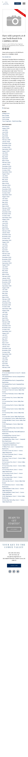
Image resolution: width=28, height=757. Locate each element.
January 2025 (6, 164)
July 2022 (5, 221)
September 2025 (7, 149)
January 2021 (5, 255)
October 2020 (6, 261)
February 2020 (6, 276)
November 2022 (6, 213)
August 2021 (5, 242)
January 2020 (6, 278)
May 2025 (5, 157)
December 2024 (6, 166)
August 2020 (5, 265)
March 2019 (5, 297)
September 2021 (6, 240)
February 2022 (6, 231)
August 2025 (5, 151)
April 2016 (5, 363)
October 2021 (6, 238)
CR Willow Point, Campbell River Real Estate (14, 388)
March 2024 (5, 183)
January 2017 (6, 346)
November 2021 (6, 236)
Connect (17, 3)
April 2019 (5, 295)
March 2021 (5, 251)
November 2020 (6, 259)
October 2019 (6, 284)
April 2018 (5, 318)
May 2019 (4, 293)
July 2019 (4, 289)
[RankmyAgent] (18, 571)
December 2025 (6, 143)
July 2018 (4, 312)
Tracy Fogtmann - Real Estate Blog (11, 121)
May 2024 (5, 179)
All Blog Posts (6, 113)
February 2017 (6, 344)
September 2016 (6, 354)
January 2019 (6, 301)
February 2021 (6, 253)
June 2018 (5, 314)
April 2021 (5, 250)
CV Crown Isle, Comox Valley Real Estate (13, 416)
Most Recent (5, 126)
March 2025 (5, 160)
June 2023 (5, 200)
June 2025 (5, 155)
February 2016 (6, 367)
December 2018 (6, 303)
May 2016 (4, 362)
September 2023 (6, 195)
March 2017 (5, 343)
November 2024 (6, 168)
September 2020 (7, 263)
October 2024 (6, 170)
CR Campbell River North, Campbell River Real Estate (13, 46)
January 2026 (6, 141)
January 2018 (5, 324)
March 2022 (5, 229)
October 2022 (6, 215)
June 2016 (5, 360)
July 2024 (5, 176)
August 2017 (5, 333)
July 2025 (5, 153)
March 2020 (5, 274)
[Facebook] (14, 571)
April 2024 (5, 181)
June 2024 (5, 177)
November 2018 (6, 305)
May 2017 (4, 339)
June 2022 (5, 223)
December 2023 (6, 189)
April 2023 (5, 204)
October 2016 (6, 352)
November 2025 (6, 145)
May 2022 (5, 225)
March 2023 (5, 206)
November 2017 (6, 327)
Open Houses (6, 117)
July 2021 (4, 244)
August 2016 (5, 356)
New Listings (5, 115)
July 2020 (5, 267)
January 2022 (6, 232)
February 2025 (6, 162)
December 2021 (6, 234)
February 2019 (6, 299)
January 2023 (6, 210)
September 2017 (6, 331)
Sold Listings (5, 119)
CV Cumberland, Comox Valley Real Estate (13, 418)
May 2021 (4, 248)
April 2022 (5, 227)
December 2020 (6, 257)
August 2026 (5, 128)
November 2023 (6, 191)
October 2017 (6, 329)
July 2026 (5, 130)
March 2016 (5, 365)
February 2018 (6, 322)
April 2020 (5, 272)
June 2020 (5, 269)
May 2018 (4, 316)
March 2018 (5, 320)
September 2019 (6, 286)
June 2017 (5, 337)
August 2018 (5, 310)
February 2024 (6, 185)
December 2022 (6, 212)
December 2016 (6, 348)
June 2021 (5, 246)
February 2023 (6, 208)
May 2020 (5, 270)
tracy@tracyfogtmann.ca (14, 556)
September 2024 (7, 172)
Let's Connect (14, 529)
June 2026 (5, 132)
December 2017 (6, 325)
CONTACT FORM (14, 565)
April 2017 (5, 341)
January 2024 (6, 187)
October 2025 (6, 147)
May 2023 (5, 202)
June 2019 (5, 291)
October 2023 (6, 193)
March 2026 (5, 138)
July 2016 (4, 358)
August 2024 (5, 174)
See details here (6, 57)
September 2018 (6, 308)
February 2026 (6, 140)
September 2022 (6, 217)
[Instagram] (10, 571)
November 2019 (6, 282)
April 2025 (5, 158)
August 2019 (5, 288)
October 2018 (6, 306)
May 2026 (5, 134)
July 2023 (5, 198)
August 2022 (5, 219)
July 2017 (4, 335)
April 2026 (5, 136)
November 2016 (6, 350)
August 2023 (5, 196)
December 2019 (6, 280)
